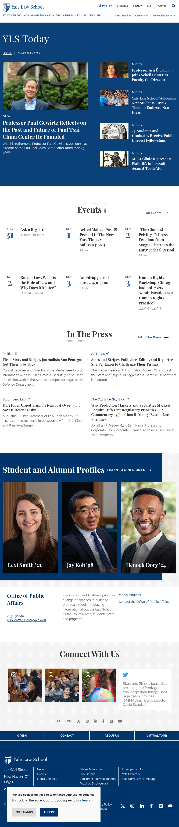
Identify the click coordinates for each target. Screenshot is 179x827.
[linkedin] (95, 721)
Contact (67, 735)
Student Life (92, 15)
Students (122, 5)
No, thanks (24, 812)
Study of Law (12, 15)
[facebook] (103, 721)
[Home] (24, 7)
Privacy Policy (103, 804)
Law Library (87, 774)
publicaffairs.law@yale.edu (26, 620)
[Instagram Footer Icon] (132, 806)
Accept (49, 812)
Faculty (137, 5)
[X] (78, 721)
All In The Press (150, 337)
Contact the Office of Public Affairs (144, 602)
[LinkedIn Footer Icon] (142, 806)
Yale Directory (131, 774)
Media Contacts (47, 778)
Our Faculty (71, 15)
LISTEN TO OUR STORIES (126, 470)
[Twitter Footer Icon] (123, 806)
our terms (83, 800)
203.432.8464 (16, 616)
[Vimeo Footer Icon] (161, 806)
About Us (112, 735)
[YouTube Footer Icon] (170, 806)
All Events (154, 213)
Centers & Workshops (130, 15)
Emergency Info (132, 769)
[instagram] (87, 721)
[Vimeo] (111, 721)
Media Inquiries (130, 595)
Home (7, 53)
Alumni (162, 5)
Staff (150, 5)
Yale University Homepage (139, 778)
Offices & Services (91, 769)
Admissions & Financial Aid (42, 15)
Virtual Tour (156, 735)
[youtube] (120, 721)
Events (41, 774)
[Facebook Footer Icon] (151, 806)
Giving (22, 735)
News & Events (163, 15)
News (40, 769)
